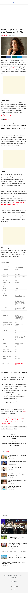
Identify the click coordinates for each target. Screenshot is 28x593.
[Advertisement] (14, 15)
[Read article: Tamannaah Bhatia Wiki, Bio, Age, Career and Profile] (4, 488)
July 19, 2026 (5, 532)
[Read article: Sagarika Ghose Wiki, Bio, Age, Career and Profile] (4, 463)
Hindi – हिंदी (13, 577)
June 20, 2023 (11, 483)
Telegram (19, 421)
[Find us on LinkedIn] (16, 589)
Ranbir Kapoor (13, 68)
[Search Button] (26, 2)
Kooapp (21, 418)
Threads (14, 420)
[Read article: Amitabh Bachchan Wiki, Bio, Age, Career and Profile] (4, 475)
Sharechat (9, 421)
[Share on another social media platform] (24, 57)
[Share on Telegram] (19, 57)
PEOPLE (6, 26)
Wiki (15, 428)
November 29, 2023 (12, 464)
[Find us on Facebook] (9, 589)
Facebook (17, 363)
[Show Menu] (1, 2)
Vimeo (8, 423)
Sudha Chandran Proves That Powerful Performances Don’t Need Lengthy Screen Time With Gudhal (17, 537)
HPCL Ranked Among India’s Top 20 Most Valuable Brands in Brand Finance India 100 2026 (13, 529)
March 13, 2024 (11, 458)
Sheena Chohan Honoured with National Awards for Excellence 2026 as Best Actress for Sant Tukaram (17, 545)
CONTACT (10, 575)
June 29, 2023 (11, 477)
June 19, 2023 (11, 489)
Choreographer (22, 426)
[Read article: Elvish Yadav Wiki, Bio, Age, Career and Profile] (4, 457)
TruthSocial (20, 420)
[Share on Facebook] (8, 57)
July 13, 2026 (10, 540)
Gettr (25, 420)
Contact (24, 411)
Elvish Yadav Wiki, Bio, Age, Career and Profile (13, 123)
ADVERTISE (21, 575)
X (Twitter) (9, 418)
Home (2, 26)
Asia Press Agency (14, 586)
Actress (6, 426)
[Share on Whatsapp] (14, 57)
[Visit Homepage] (14, 2)
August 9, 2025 (11, 559)
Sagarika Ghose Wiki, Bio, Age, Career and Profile (13, 125)
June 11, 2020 (12, 35)
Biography (15, 426)
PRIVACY (15, 575)
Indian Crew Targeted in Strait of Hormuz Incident (14, 551)
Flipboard (3, 423)
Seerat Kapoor (9, 428)
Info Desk (4, 35)
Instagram (17, 364)
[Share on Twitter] (3, 57)
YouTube (15, 421)
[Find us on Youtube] (12, 589)
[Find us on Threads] (14, 589)
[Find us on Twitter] (11, 589)
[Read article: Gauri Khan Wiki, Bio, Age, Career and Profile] (4, 482)
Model (3, 428)
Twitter (21, 363)
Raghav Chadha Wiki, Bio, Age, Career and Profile (13, 128)
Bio (10, 426)
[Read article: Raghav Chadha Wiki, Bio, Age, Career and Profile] (4, 469)
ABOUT (4, 575)
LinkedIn (3, 420)
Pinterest (3, 421)
